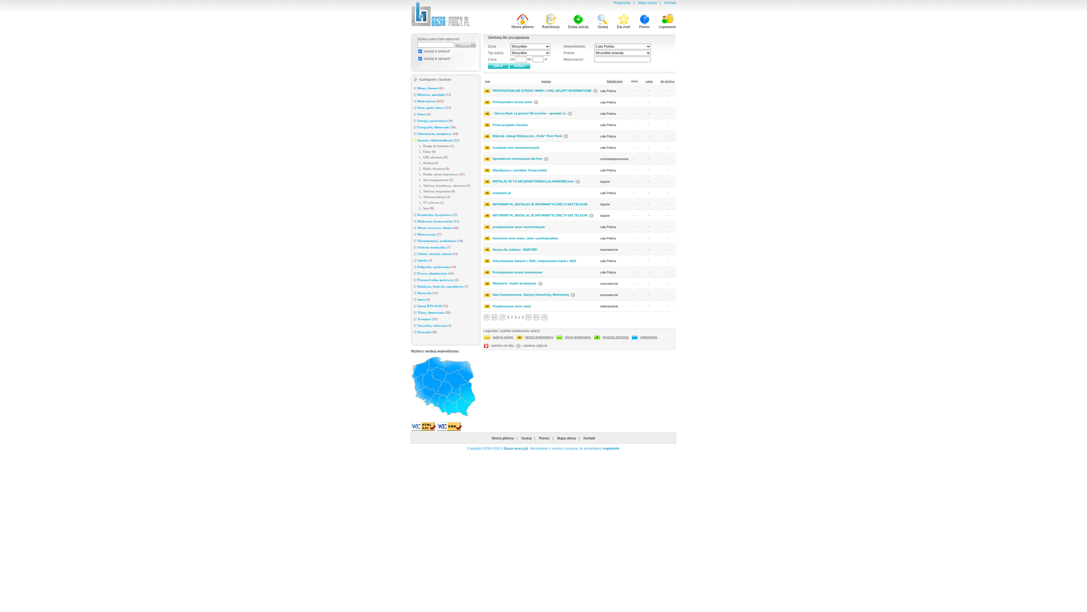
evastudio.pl (502, 193)
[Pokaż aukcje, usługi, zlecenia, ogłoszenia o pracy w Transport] (415, 319)
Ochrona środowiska (432, 247)
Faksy (427, 151)
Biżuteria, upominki (431, 94)
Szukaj (526, 438)
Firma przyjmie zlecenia (510, 125)
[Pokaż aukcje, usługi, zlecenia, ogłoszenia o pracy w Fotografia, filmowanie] (415, 127)
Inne (426, 208)
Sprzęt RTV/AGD (430, 306)
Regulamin (622, 3)
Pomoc (544, 438)
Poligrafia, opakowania (434, 267)
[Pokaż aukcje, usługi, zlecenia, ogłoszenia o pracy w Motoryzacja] (415, 234)
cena (649, 81)
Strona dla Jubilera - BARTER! (515, 249)
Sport (421, 299)
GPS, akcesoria (433, 157)
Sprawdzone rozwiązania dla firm (517, 158)
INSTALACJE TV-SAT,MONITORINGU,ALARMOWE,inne (533, 181)
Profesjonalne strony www (512, 102)
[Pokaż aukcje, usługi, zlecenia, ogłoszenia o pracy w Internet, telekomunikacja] (415, 140)
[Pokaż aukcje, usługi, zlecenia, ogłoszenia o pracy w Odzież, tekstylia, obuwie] (415, 254)
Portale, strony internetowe (440, 174)
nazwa (546, 81)
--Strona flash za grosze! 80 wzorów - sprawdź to (529, 113)
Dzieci (422, 114)
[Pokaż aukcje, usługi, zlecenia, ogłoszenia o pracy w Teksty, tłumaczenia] (415, 312)
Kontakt (670, 3)
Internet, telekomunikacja (435, 140)
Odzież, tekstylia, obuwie (435, 254)
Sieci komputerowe (435, 180)
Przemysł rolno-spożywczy (436, 280)
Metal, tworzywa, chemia (435, 228)
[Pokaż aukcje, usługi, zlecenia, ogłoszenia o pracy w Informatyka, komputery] (415, 134)
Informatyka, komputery (435, 133)
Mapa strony (647, 3)
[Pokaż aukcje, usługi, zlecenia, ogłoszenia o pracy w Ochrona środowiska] (415, 247)
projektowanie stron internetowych (519, 227)
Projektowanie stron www (512, 306)
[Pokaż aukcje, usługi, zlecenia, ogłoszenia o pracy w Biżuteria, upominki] (415, 95)
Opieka (422, 260)
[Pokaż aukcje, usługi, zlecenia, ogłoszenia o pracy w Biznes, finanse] (415, 88)
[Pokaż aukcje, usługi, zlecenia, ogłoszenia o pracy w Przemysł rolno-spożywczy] (415, 280)
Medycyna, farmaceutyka (435, 221)
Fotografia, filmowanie (433, 127)
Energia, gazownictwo (433, 120)
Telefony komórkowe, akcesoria (444, 185)
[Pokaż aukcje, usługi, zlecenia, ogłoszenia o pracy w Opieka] (415, 260)
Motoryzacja (426, 234)
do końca (667, 81)
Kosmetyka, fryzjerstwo (434, 214)
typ (487, 81)
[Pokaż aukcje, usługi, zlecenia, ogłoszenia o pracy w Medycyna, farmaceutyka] (415, 221)
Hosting (428, 163)
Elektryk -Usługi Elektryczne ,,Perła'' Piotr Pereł (527, 136)
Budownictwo (427, 101)
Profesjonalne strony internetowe (517, 272)
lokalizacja (614, 81)
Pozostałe (424, 332)
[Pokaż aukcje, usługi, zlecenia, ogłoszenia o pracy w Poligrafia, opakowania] (415, 267)
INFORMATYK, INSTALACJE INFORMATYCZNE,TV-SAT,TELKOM (540, 204)
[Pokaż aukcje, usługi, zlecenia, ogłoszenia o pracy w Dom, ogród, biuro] (415, 108)
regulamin (611, 448)
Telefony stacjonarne (436, 191)
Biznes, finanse (427, 88)
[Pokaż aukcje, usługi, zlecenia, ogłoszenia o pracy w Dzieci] (415, 114)
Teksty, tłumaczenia (431, 312)
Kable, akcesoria (434, 168)
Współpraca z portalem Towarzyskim (520, 170)
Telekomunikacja (434, 197)
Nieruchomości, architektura (437, 241)
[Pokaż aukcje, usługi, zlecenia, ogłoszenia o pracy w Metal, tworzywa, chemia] (415, 228)
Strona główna (502, 438)
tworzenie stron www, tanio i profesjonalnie (525, 238)
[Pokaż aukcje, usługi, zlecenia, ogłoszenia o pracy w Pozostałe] (415, 332)
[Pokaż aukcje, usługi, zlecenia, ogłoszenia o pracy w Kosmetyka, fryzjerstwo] (415, 215)
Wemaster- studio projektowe (514, 283)
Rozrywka (425, 293)
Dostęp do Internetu (436, 146)
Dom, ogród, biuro (430, 107)
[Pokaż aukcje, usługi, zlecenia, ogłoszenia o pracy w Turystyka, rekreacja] (415, 325)
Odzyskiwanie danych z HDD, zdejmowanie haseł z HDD (534, 261)
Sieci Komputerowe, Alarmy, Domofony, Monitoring (531, 294)
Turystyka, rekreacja (432, 325)
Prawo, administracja (432, 273)
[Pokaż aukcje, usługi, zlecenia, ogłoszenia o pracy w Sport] (415, 299)
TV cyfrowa (431, 202)
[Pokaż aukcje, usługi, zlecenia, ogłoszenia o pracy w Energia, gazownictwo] (415, 121)
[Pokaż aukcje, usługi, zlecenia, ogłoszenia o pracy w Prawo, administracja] (415, 273)
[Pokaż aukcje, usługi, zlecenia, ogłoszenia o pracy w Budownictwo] (415, 101)
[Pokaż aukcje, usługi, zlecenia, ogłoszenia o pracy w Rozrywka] (415, 293)
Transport (424, 319)
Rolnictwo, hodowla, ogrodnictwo (441, 286)
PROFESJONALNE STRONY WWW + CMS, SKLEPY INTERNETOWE (542, 90)
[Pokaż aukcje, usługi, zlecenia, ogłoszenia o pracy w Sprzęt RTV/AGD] (415, 306)
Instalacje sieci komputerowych (516, 147)
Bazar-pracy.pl (516, 448)
